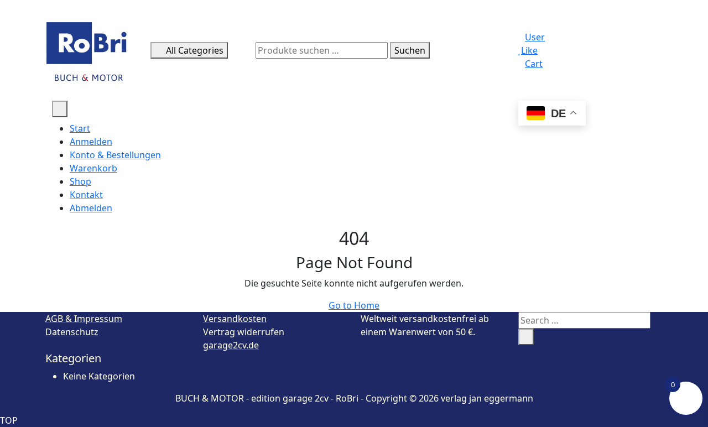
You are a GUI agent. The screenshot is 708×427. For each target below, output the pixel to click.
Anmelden (91, 142)
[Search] (526, 337)
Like (529, 50)
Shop (80, 181)
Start (80, 128)
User (535, 37)
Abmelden (91, 208)
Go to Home (354, 305)
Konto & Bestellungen (115, 155)
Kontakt (86, 195)
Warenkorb (93, 168)
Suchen (409, 50)
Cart (534, 64)
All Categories (194, 50)
